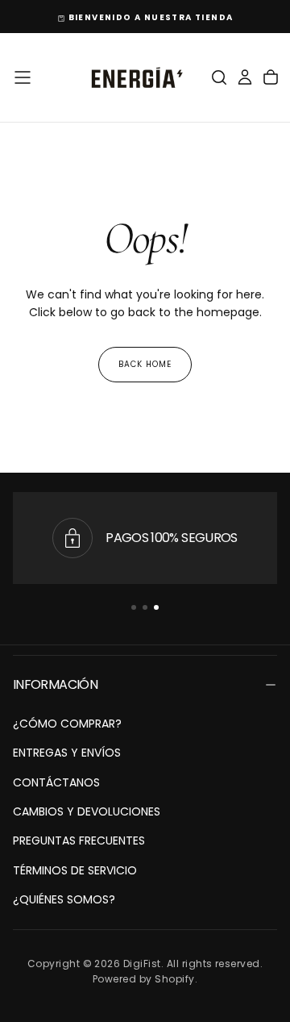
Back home (145, 364)
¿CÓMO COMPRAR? (67, 723)
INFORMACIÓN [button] (55, 684)
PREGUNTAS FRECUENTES (79, 840)
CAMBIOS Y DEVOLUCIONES (86, 811)
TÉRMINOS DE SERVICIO (75, 870)
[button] (22, 77)
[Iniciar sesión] (245, 77)
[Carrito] (270, 77)
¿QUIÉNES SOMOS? (64, 899)
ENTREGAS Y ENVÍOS (67, 753)
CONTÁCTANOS (56, 782)
